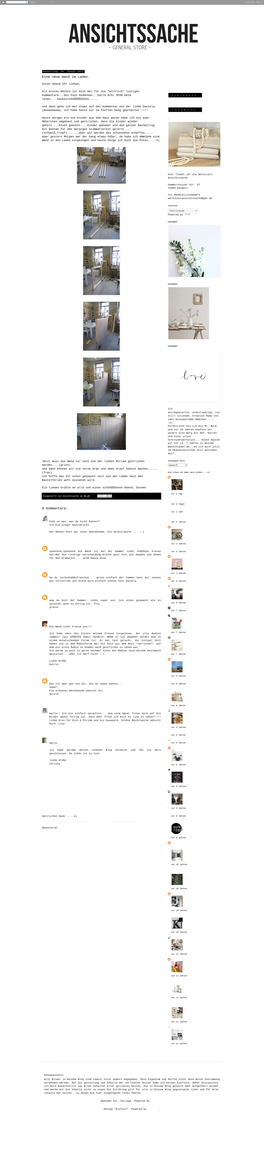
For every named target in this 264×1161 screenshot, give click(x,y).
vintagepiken (180, 769)
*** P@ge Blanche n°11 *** (190, 740)
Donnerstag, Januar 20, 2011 (93, 517)
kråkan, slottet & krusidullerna (184, 1004)
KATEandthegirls (60, 517)
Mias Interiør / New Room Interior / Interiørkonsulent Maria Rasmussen (192, 845)
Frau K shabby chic (185, 791)
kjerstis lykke (182, 1027)
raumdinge (178, 615)
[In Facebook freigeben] (107, 496)
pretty (54, 546)
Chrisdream (57, 738)
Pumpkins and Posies (185, 681)
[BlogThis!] (101, 496)
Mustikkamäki (180, 915)
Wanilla (176, 556)
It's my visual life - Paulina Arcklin (187, 870)
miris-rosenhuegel (184, 821)
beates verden (181, 586)
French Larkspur (182, 688)
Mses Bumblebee (182, 477)
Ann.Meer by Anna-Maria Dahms (192, 710)
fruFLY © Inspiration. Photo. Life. (192, 500)
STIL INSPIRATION (183, 937)
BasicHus (177, 578)
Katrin (54, 622)
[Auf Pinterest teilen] (110, 496)
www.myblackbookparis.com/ (190, 509)
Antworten (56, 536)
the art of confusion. (187, 637)
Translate (198, 214)
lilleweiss (178, 527)
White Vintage (181, 959)
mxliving (177, 608)
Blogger (156, 1101)
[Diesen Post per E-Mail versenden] (98, 496)
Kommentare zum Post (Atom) (79, 828)
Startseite (101, 822)
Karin (53, 595)
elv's (175, 659)
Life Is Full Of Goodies (188, 549)
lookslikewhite (182, 732)
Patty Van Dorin (182, 813)
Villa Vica (178, 1048)
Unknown (54, 679)
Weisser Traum (59, 573)
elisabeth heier (182, 981)
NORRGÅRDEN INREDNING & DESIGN (188, 518)
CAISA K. (177, 748)
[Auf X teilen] (104, 496)
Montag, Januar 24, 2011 (103, 709)
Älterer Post (151, 822)
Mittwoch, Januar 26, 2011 (85, 738)
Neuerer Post (52, 822)
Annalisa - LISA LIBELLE (66, 709)
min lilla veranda (184, 893)
